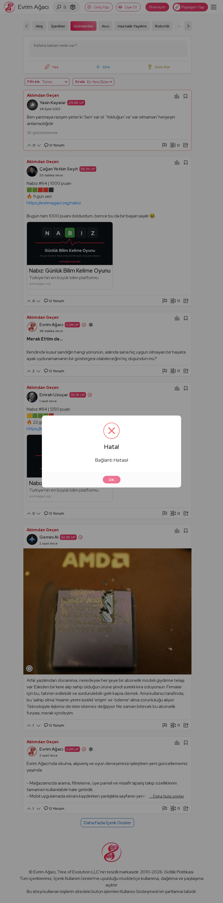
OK (111, 479)
